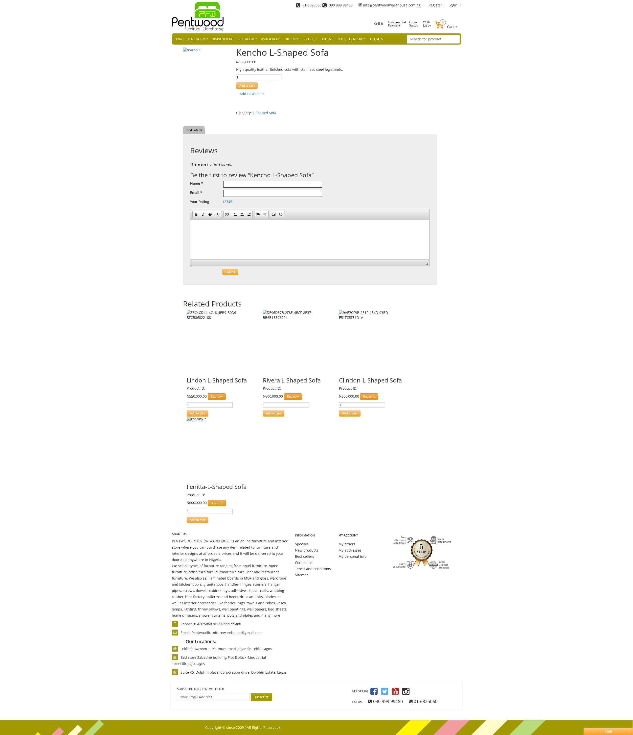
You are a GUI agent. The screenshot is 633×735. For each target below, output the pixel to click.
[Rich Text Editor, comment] (309, 239)
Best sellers (304, 556)
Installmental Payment (393, 23)
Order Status (413, 23)
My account (348, 535)
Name (196, 183)
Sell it (378, 23)
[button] (446, 20)
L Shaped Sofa (264, 112)
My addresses (350, 550)
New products (306, 550)
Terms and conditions (313, 568)
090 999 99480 (387, 701)
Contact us (304, 562)
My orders (347, 544)
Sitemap (302, 575)
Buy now (217, 396)
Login (453, 5)
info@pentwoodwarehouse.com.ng (392, 5)
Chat (608, 731)
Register (435, 5)
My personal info (352, 556)
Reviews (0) (194, 129)
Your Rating (199, 201)
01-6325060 (424, 701)
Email (196, 192)
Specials (302, 544)
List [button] (426, 24)
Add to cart (246, 85)
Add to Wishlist (252, 93)
